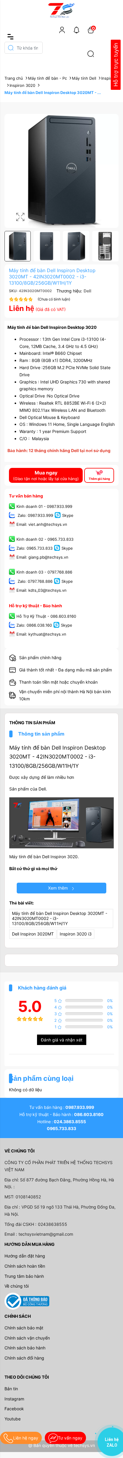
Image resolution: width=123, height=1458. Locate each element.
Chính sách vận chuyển (27, 1337)
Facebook (14, 1408)
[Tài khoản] (62, 30)
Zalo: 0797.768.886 (34, 581)
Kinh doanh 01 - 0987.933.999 (44, 506)
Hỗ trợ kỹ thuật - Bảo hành (35, 605)
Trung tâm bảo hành (24, 1276)
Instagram (14, 1398)
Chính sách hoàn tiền (24, 1266)
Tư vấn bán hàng (26, 495)
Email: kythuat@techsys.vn (41, 634)
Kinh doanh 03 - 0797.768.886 (44, 572)
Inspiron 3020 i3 (76, 933)
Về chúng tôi (16, 1286)
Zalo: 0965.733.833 (34, 548)
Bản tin (11, 1388)
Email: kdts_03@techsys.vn (41, 590)
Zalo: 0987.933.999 (34, 515)
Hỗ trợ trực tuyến (116, 65)
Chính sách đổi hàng (24, 1357)
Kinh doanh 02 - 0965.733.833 (44, 539)
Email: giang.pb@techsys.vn (42, 557)
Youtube (12, 1418)
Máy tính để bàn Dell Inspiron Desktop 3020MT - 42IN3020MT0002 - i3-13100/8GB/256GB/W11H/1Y (57, 757)
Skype (67, 515)
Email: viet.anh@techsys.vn (41, 524)
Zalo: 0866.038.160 (34, 625)
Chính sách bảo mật (23, 1327)
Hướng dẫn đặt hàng (24, 1255)
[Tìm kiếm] (91, 54)
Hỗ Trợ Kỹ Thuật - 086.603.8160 (46, 616)
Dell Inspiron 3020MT (33, 933)
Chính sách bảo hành (24, 1347)
